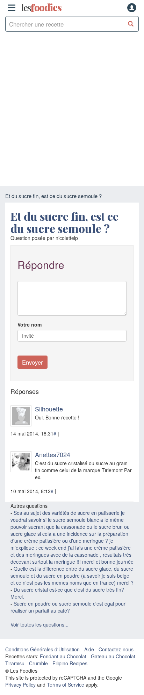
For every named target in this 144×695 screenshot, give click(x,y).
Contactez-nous (116, 649)
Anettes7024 (52, 454)
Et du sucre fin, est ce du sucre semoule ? (64, 222)
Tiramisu (14, 663)
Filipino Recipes (69, 663)
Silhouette (49, 408)
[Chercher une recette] (131, 24)
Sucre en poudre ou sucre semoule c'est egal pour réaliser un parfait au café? (67, 607)
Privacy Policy (20, 684)
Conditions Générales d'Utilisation (42, 649)
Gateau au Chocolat (113, 656)
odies (41, 7)
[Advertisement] (72, 111)
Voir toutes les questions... (39, 624)
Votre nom (29, 324)
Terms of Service (65, 684)
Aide (89, 649)
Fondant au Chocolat (63, 656)
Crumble (38, 663)
